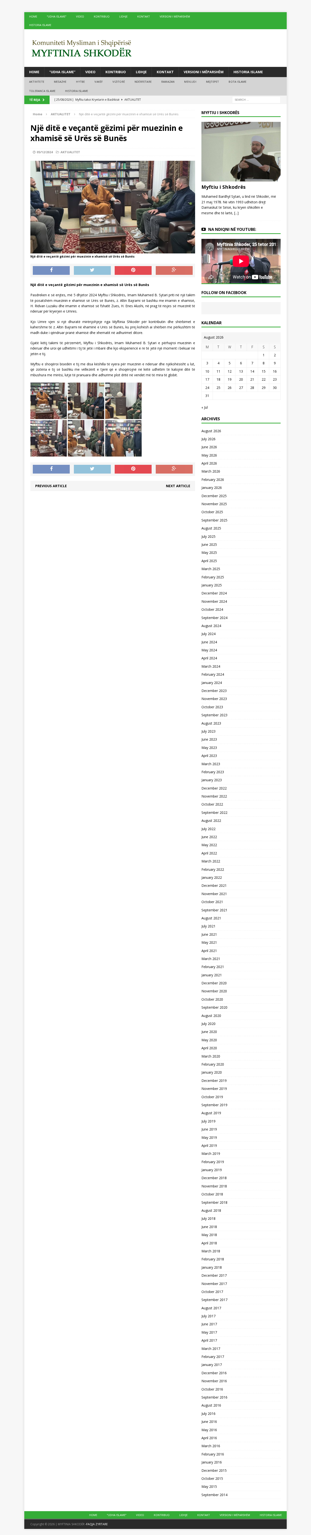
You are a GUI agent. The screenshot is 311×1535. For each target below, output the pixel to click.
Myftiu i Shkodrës (223, 187)
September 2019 (214, 1105)
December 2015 (214, 1470)
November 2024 (214, 601)
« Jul (204, 407)
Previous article (51, 486)
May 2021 (209, 942)
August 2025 (211, 528)
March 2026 (210, 471)
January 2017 (211, 1364)
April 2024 (209, 658)
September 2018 (214, 1202)
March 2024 (210, 666)
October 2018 (212, 1194)
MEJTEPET (212, 81)
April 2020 (209, 1048)
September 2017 (214, 1299)
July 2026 (208, 439)
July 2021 (208, 926)
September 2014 (214, 1494)
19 (230, 379)
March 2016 (210, 1446)
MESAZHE (60, 81)
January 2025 (211, 585)
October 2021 (212, 901)
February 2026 (212, 479)
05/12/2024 (45, 152)
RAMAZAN (167, 81)
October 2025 (212, 512)
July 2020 (208, 1023)
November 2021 (214, 893)
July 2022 (208, 828)
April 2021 (209, 950)
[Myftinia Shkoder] (155, 48)
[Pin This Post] (133, 270)
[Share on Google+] (174, 270)
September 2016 (214, 1397)
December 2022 (214, 788)
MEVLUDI (190, 81)
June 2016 (209, 1421)
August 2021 (211, 918)
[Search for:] (256, 99)
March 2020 (210, 1056)
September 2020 (214, 1007)
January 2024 (211, 682)
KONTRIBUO (102, 16)
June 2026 (209, 447)
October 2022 (212, 804)
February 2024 (212, 674)
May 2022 (209, 845)
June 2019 (209, 1129)
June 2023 (209, 739)
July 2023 (208, 731)
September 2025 (214, 520)
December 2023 (214, 690)
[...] (236, 213)
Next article (178, 486)
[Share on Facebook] (51, 270)
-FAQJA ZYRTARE (96, 1524)
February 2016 (212, 1454)
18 (218, 379)
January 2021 (211, 975)
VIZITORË (118, 81)
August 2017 (211, 1308)
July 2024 (208, 633)
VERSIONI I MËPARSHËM (175, 16)
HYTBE (80, 81)
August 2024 (211, 625)
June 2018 (209, 1226)
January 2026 (211, 487)
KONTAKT (143, 16)
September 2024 (214, 617)
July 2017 (208, 1316)
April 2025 (209, 560)
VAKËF (99, 81)
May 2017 (209, 1332)
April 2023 (209, 755)
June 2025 (209, 544)
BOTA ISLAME (237, 81)
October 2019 (212, 1097)
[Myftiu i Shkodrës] (241, 178)
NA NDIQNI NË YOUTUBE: (232, 229)
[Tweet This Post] (92, 270)
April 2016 (209, 1438)
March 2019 (210, 1153)
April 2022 (209, 853)
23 (275, 379)
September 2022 (214, 812)
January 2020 (211, 1072)
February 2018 (212, 1259)
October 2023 (212, 707)
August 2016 (211, 1405)
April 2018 (209, 1243)
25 (218, 387)
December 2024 (214, 593)
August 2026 (211, 431)
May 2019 (209, 1137)
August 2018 (211, 1210)
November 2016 (214, 1381)
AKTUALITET (70, 152)
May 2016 (209, 1429)
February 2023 (212, 772)
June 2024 (209, 642)
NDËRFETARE (143, 81)
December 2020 (214, 983)
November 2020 (214, 991)
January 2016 (211, 1462)
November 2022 (214, 796)
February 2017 (212, 1356)
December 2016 (214, 1373)
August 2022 (211, 820)
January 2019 (211, 1169)
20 (241, 379)
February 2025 (212, 577)
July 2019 (208, 1121)
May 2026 (209, 455)
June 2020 (209, 1031)
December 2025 (214, 496)
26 (230, 387)
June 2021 (209, 934)
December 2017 (214, 1275)
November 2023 (214, 698)
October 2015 (212, 1478)
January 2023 (211, 780)
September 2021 (214, 910)
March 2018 (210, 1251)
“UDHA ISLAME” (56, 16)
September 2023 (214, 715)
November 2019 (214, 1088)
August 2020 (211, 1015)
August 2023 (211, 723)
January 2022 (211, 877)
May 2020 (209, 1040)
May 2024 (209, 650)
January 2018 (211, 1267)
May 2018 (209, 1234)
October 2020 (212, 999)
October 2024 (212, 609)
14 (252, 371)
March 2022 (210, 861)
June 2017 (209, 1324)
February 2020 (212, 1064)
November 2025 (214, 504)
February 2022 (212, 869)
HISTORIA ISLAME (40, 25)
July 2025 (208, 536)
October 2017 (212, 1291)
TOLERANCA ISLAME (42, 91)
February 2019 (212, 1161)
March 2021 (210, 958)
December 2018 (214, 1178)
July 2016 (208, 1413)
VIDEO (80, 16)
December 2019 (214, 1080)
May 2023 (209, 747)
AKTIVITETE (36, 81)
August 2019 (211, 1113)
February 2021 (212, 966)
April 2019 (209, 1145)
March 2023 (210, 764)
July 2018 (208, 1218)
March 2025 (210, 568)
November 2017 (214, 1283)
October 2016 (212, 1389)
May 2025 (209, 552)
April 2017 (209, 1340)
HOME (33, 16)
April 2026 (209, 463)
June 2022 (209, 837)
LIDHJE (123, 16)
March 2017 (210, 1348)
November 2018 (214, 1186)
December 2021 (214, 885)
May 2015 (209, 1486)
